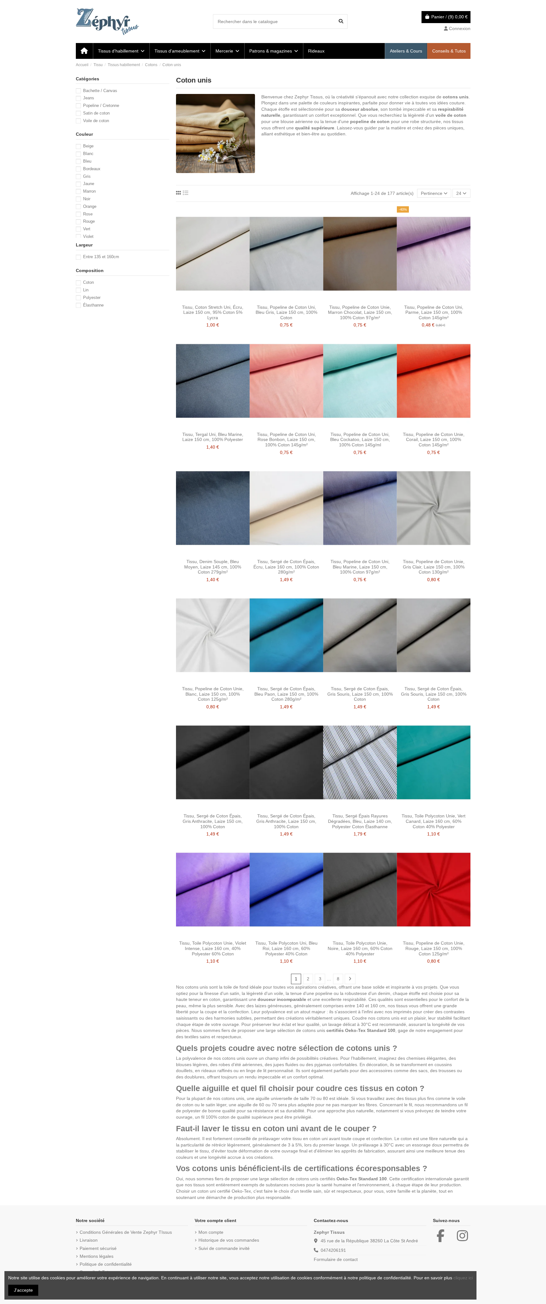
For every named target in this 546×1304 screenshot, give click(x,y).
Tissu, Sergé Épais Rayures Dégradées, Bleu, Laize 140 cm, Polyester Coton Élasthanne (360, 821)
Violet (88, 236)
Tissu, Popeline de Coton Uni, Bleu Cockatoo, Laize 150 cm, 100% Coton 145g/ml (360, 440)
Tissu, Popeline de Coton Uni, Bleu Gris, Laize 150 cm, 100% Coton (286, 312)
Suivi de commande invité (224, 1248)
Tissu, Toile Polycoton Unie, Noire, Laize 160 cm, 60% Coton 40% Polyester (360, 948)
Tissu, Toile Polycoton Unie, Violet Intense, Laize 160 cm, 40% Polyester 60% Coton (212, 948)
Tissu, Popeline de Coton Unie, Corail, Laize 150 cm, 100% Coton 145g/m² (433, 440)
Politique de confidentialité (106, 1264)
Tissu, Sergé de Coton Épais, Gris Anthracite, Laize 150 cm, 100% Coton (213, 821)
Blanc (88, 153)
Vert (86, 229)
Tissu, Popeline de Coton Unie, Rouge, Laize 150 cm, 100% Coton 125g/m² (433, 948)
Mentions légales (96, 1256)
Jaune (88, 183)
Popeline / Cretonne (101, 105)
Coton (88, 282)
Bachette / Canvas (100, 90)
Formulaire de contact (336, 1259)
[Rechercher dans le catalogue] (341, 21)
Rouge (89, 221)
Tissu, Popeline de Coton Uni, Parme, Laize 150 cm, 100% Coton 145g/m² (433, 312)
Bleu (87, 161)
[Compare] (212, 299)
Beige (88, 146)
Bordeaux (91, 168)
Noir (86, 198)
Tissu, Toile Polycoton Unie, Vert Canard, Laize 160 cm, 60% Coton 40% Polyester (433, 821)
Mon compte (210, 1232)
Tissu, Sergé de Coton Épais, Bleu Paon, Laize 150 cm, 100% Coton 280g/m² (286, 694)
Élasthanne (93, 305)
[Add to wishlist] (203, 299)
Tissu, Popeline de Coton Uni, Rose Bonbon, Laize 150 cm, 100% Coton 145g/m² (286, 440)
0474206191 (333, 1250)
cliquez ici (463, 1277)
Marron (89, 191)
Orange (89, 206)
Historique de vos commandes (228, 1240)
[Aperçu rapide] (222, 299)
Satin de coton (96, 113)
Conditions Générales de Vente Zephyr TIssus (126, 1232)
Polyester (91, 297)
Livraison (89, 1240)
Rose (88, 214)
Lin (85, 290)
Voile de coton (96, 120)
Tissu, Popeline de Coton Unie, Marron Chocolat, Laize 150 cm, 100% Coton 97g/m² (360, 312)
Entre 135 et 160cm (101, 256)
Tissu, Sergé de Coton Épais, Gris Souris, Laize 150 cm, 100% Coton (360, 694)
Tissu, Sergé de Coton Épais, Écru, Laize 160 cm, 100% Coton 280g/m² (286, 567)
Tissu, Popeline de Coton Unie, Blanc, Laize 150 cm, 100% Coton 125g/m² (213, 694)
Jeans (88, 98)
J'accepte (23, 1290)
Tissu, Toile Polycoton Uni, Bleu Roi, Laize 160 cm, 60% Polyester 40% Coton (286, 948)
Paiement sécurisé (98, 1248)
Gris (87, 176)
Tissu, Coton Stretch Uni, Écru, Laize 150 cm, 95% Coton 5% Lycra (212, 312)
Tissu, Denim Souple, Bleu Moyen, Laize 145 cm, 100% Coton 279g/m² (212, 567)
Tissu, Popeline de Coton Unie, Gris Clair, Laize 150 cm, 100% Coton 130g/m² (433, 567)
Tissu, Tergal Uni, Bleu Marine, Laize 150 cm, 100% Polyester (212, 437)
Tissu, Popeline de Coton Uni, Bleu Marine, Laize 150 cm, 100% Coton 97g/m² (360, 567)
